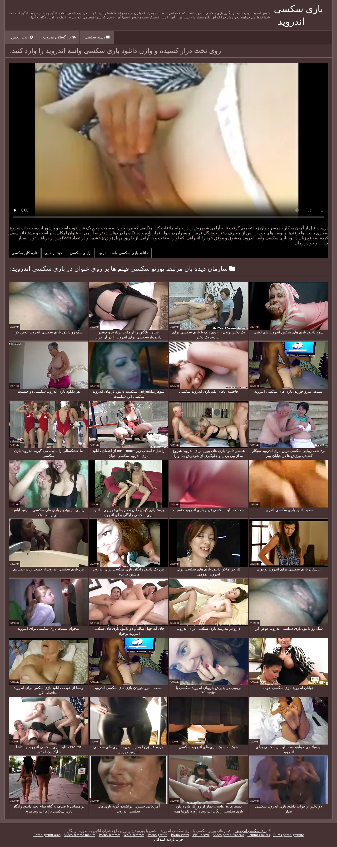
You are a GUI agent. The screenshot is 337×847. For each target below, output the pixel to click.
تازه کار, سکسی (25, 253)
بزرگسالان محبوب (57, 37)
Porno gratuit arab (47, 835)
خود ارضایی (53, 253)
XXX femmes (134, 835)
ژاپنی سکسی (81, 253)
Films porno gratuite (288, 835)
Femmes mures (258, 835)
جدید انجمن (20, 37)
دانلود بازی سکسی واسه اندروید (123, 253)
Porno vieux (180, 835)
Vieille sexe (201, 835)
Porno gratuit (157, 835)
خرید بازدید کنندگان (168, 839)
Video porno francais (228, 835)
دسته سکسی (95, 37)
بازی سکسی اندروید (251, 831)
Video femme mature (79, 835)
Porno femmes (109, 835)
